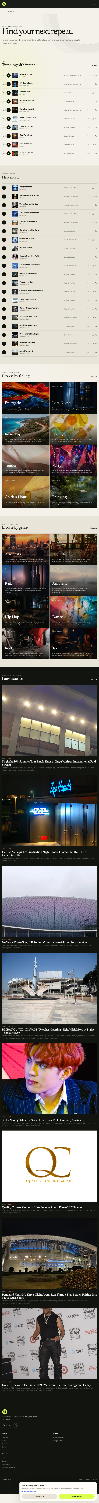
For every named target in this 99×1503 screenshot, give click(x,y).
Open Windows (69, 101)
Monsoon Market (26, 152)
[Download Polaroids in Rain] (93, 127)
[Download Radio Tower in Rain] (93, 119)
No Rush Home (25, 74)
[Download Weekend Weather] (93, 343)
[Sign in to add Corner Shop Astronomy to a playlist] (96, 309)
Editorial (94, 679)
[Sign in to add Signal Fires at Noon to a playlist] (96, 352)
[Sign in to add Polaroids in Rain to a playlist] (96, 127)
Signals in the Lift (26, 109)
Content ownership (58, 1437)
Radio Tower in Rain (27, 117)
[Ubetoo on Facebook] (10, 1425)
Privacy (88, 1479)
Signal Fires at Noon (27, 351)
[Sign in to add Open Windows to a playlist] (96, 136)
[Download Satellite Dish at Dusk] (93, 274)
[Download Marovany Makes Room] (93, 196)
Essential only (39, 1496)
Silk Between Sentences (29, 264)
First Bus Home (25, 143)
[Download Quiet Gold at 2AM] (93, 240)
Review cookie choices (28, 1491)
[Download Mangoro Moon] (93, 188)
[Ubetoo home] (46, 4)
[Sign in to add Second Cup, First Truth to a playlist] (96, 257)
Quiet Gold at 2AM (70, 231)
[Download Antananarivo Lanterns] (93, 214)
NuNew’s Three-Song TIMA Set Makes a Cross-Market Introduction (44, 942)
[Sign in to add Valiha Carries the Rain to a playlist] (96, 205)
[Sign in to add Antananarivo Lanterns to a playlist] (96, 214)
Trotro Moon (24, 92)
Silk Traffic (67, 93)
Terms (81, 1479)
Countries (5, 1444)
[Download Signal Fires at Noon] (93, 352)
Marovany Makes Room (29, 195)
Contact (4, 1461)
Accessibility (6, 1464)
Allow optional (76, 1496)
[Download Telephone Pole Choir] (93, 317)
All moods (93, 377)
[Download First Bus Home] (93, 145)
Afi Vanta (22, 94)
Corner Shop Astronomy (29, 308)
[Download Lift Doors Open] (93, 84)
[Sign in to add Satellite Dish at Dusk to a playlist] (96, 274)
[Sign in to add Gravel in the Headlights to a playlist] (96, 335)
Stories (4, 1447)
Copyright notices (57, 1441)
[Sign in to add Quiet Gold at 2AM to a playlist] (96, 240)
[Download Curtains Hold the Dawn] (93, 231)
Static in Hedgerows (70, 318)
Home (4, 11)
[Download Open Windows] (93, 136)
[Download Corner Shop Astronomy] (93, 309)
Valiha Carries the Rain (28, 204)
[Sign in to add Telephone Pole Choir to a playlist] (96, 317)
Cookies (95, 1479)
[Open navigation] (94, 4)
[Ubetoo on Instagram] (15, 1425)
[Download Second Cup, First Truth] (93, 257)
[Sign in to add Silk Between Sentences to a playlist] (96, 266)
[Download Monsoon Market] (93, 153)
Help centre (5, 1458)
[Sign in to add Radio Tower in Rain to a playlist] (96, 119)
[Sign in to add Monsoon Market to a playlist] (96, 153)
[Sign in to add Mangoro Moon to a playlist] (96, 188)
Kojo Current (23, 155)
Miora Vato (22, 189)
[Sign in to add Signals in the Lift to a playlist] (96, 110)
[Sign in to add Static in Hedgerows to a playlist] (96, 326)
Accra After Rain (69, 153)
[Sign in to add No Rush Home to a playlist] (96, 75)
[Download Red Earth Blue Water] (93, 222)
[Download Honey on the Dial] (93, 101)
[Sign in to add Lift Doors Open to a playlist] (96, 84)
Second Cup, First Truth (29, 256)
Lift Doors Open (25, 83)
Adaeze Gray (23, 232)
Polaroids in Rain (69, 119)
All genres (93, 528)
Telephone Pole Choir (28, 316)
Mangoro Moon (25, 186)
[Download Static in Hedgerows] (93, 326)
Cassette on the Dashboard (31, 290)
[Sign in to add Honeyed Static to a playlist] (96, 248)
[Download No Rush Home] (93, 75)
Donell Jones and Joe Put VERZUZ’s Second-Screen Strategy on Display (46, 1385)
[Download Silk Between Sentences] (93, 266)
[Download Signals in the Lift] (93, 110)
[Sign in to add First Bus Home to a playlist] (96, 145)
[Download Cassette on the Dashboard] (93, 292)
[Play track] (9, 75)
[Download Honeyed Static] (93, 248)
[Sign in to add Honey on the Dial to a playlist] (96, 101)
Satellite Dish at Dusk (28, 273)
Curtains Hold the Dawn (29, 230)
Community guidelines (9, 1467)
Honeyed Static (26, 247)
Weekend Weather (27, 342)
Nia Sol (21, 103)
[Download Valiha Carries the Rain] (93, 205)
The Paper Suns (24, 120)
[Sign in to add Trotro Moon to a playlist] (96, 93)
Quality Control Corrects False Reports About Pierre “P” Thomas (42, 1207)
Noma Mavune (24, 77)
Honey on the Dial (26, 100)
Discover (5, 1437)
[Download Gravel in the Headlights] (93, 335)
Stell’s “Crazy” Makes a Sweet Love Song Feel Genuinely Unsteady (43, 1120)
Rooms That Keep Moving (72, 75)
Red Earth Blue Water (71, 188)
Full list (94, 66)
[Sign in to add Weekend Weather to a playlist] (96, 343)
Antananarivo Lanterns (29, 212)
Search (4, 1441)
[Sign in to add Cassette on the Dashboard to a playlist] (96, 292)
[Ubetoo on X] (4, 1425)
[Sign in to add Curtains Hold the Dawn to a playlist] (96, 231)
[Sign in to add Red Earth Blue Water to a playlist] (96, 222)
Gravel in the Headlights (29, 334)
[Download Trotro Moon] (93, 93)
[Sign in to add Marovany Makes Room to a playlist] (96, 196)
